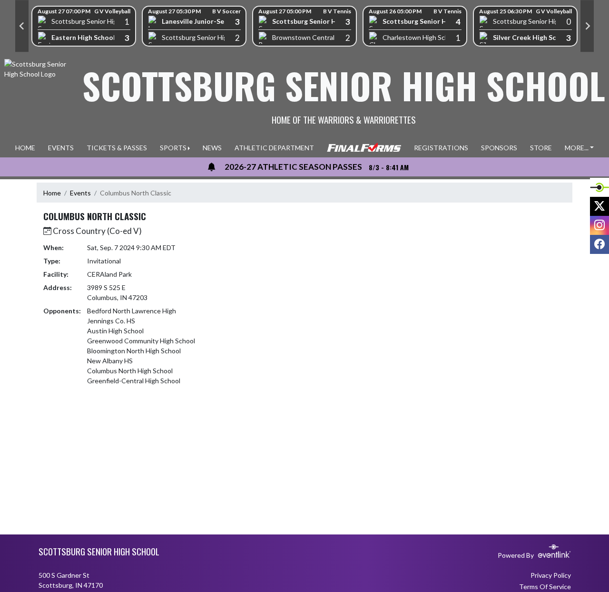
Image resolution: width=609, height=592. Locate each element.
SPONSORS (499, 148)
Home (52, 193)
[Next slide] (587, 26)
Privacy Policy (550, 575)
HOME (25, 148)
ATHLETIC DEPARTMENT (274, 148)
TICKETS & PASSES (117, 148)
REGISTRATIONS (441, 148)
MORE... (577, 148)
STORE (541, 148)
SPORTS (173, 148)
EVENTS (61, 148)
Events (80, 193)
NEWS (212, 148)
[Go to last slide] (22, 26)
